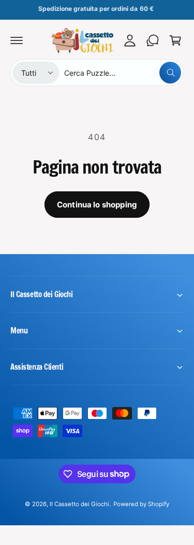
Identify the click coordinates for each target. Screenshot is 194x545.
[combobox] (123, 72)
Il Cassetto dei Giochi (79, 504)
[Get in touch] (152, 40)
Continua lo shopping (97, 204)
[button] (16, 40)
